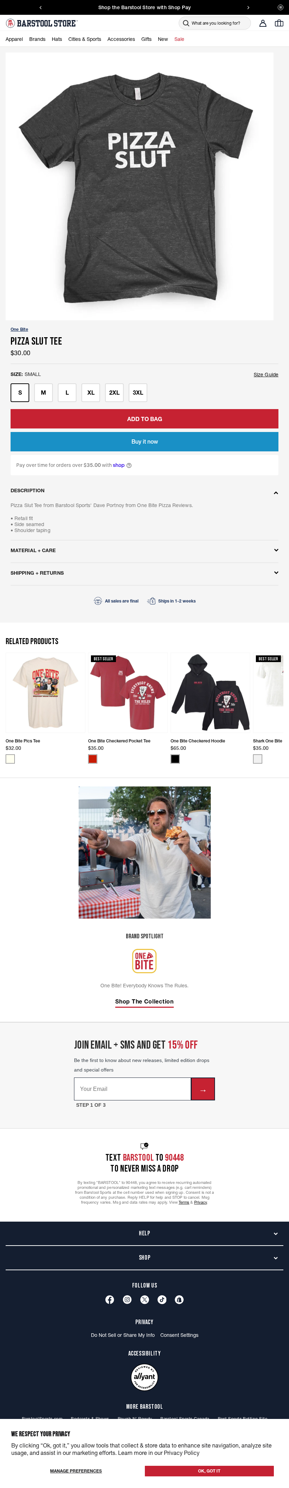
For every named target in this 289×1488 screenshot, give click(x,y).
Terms (184, 1202)
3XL (138, 392)
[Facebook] (109, 1299)
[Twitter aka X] (144, 1299)
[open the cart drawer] (279, 22)
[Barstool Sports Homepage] (43, 23)
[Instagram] (127, 1299)
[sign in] (262, 23)
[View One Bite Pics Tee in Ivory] (10, 759)
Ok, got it (209, 1471)
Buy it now (144, 441)
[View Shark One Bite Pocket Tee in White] (257, 759)
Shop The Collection (144, 1001)
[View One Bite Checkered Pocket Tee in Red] (92, 759)
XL (90, 392)
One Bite (19, 329)
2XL (114, 392)
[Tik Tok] (162, 1299)
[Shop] (179, 1299)
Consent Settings (179, 1335)
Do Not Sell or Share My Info (123, 1335)
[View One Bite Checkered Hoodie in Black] (175, 759)
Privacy (200, 1202)
